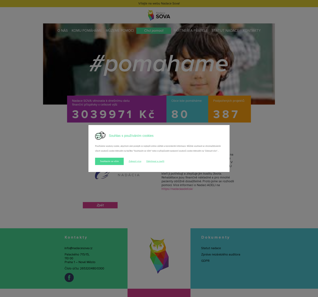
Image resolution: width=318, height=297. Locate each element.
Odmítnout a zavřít (155, 161)
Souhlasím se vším (109, 161)
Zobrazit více (135, 161)
